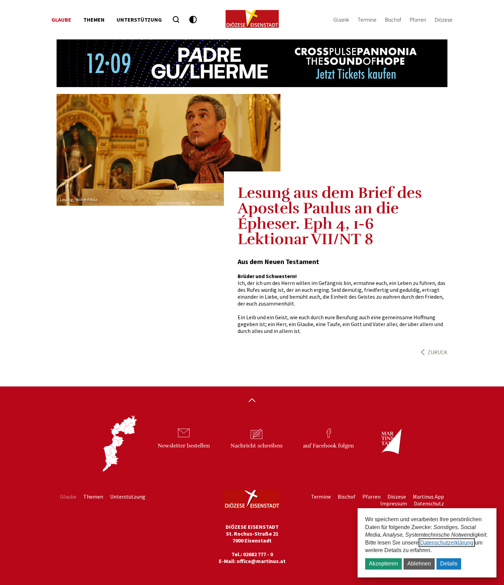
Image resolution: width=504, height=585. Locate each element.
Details (448, 563)
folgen (328, 445)
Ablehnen (419, 563)
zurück (437, 352)
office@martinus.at (261, 561)
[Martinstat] (387, 447)
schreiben (256, 445)
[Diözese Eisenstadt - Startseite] (252, 19)
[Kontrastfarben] (193, 19)
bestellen (184, 445)
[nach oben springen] (252, 401)
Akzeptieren (383, 563)
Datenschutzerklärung (446, 543)
